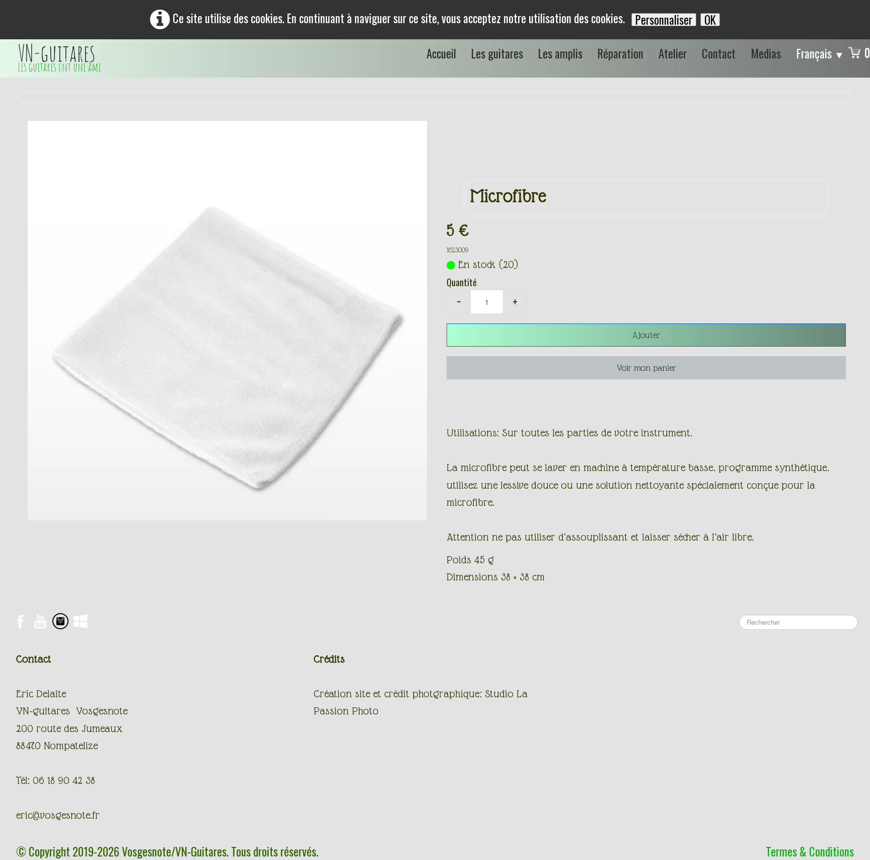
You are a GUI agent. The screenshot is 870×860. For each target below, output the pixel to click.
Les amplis (560, 53)
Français (820, 53)
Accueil (441, 53)
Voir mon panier (646, 368)
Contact (719, 53)
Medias (766, 53)
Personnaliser (663, 19)
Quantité (462, 282)
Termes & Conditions (810, 851)
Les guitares (497, 53)
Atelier (673, 53)
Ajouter (646, 335)
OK (710, 19)
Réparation (620, 53)
